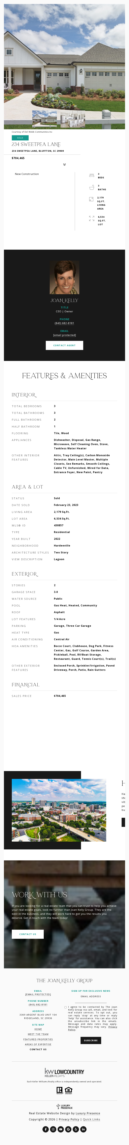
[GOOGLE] (68, 1129)
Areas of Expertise (38, 1044)
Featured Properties (38, 1039)
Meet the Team (38, 1034)
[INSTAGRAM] (53, 1129)
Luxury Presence (88, 1113)
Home (38, 1029)
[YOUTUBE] (61, 1129)
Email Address (91, 996)
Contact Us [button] (27, 934)
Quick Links (91, 1119)
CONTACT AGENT (64, 345)
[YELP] (76, 1129)
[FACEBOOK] (45, 1129)
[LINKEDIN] (83, 1129)
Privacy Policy (69, 1119)
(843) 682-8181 (64, 323)
